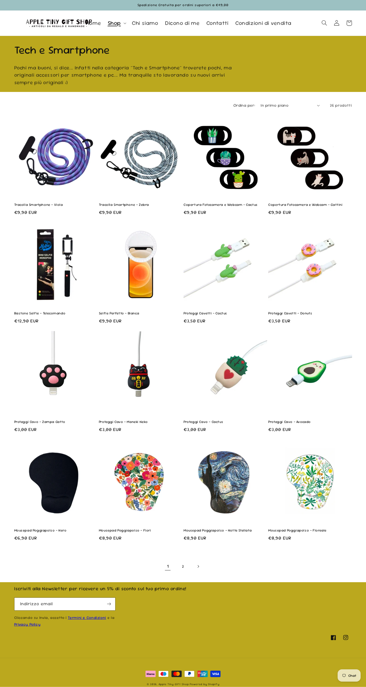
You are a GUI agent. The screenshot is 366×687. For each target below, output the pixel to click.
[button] (116, 23)
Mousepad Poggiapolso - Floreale (297, 530)
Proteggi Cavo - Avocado (289, 422)
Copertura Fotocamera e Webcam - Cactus (221, 205)
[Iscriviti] (109, 604)
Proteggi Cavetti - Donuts (290, 313)
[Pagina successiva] (198, 566)
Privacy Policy (27, 624)
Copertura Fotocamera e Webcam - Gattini (305, 205)
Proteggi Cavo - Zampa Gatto (39, 422)
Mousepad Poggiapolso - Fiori (125, 530)
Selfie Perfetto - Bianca (119, 313)
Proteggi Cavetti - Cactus (205, 313)
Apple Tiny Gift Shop (174, 684)
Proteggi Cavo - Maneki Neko (123, 422)
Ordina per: (244, 105)
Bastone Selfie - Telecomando (40, 313)
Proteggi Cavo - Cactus (203, 422)
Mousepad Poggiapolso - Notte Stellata (218, 530)
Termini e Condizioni (87, 617)
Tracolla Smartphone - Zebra (124, 205)
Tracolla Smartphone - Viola (38, 205)
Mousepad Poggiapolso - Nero (40, 530)
